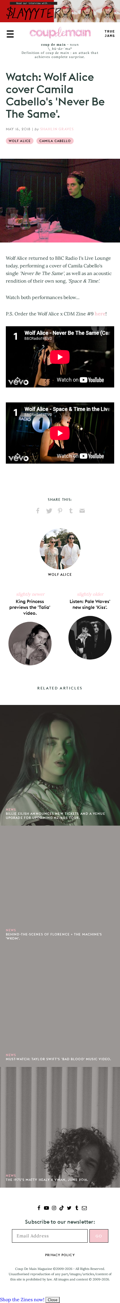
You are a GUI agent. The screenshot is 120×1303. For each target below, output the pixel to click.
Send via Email (82, 510)
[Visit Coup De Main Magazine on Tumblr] (76, 1208)
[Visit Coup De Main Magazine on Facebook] (39, 1208)
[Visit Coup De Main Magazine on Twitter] (69, 1208)
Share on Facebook (38, 510)
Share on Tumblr (71, 510)
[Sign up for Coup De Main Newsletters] (84, 1208)
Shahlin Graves (57, 129)
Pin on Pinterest (60, 510)
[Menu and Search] (10, 34)
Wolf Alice (20, 141)
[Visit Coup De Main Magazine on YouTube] (46, 1208)
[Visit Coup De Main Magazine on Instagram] (54, 1208)
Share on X (49, 510)
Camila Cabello (55, 141)
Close (52, 1300)
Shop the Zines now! (22, 1299)
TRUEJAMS (110, 34)
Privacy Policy (60, 1255)
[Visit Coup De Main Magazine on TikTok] (61, 1208)
